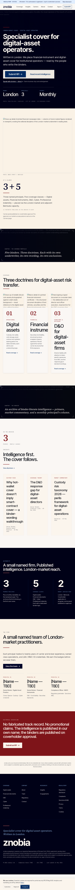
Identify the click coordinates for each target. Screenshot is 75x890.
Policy (22, 882)
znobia (7, 6)
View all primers (9, 468)
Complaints (62, 796)
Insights (27, 7)
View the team (12, 666)
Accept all (25, 887)
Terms (61, 808)
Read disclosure (67, 1)
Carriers (35, 7)
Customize (7, 887)
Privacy (61, 804)
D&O (4, 798)
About (43, 7)
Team (23, 794)
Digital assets (7, 790)
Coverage (19, 7)
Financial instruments (9, 794)
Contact (50, 7)
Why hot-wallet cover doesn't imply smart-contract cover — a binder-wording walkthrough (14, 501)
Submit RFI (67, 7)
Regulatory (25, 798)
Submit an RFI (12, 745)
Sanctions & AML (64, 800)
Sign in (59, 7)
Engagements (44, 794)
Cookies (61, 812)
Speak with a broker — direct (13, 81)
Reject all (16, 887)
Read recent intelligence (40, 74)
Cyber (5, 801)
